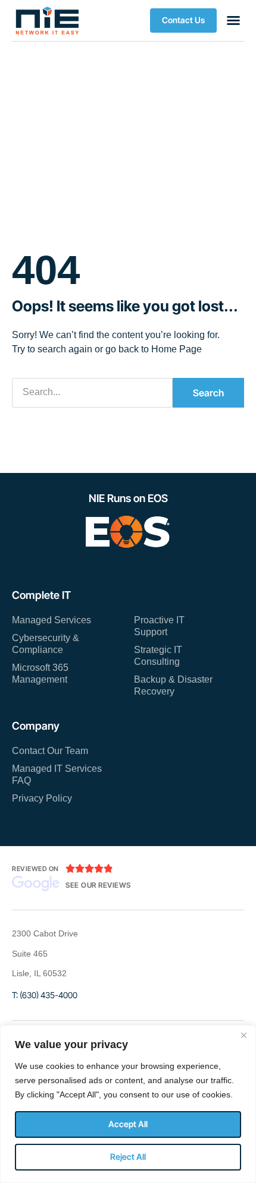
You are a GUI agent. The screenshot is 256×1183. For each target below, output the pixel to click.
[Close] (243, 1035)
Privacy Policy (42, 798)
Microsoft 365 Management (40, 673)
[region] (128, 1104)
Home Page (176, 349)
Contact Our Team (50, 751)
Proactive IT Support (159, 626)
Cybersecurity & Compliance (45, 644)
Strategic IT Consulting (158, 656)
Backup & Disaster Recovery (173, 685)
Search (208, 393)
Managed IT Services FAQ (57, 774)
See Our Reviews (98, 885)
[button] (183, 20)
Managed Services (51, 620)
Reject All (128, 1157)
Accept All (128, 1124)
